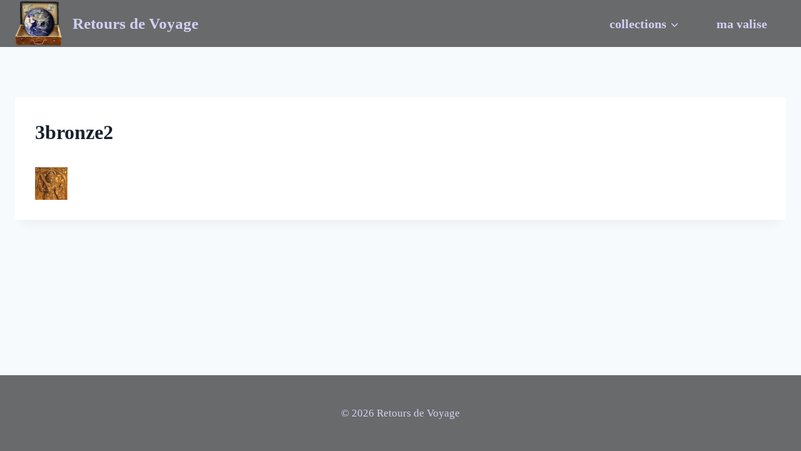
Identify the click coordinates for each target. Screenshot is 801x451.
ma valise (742, 24)
